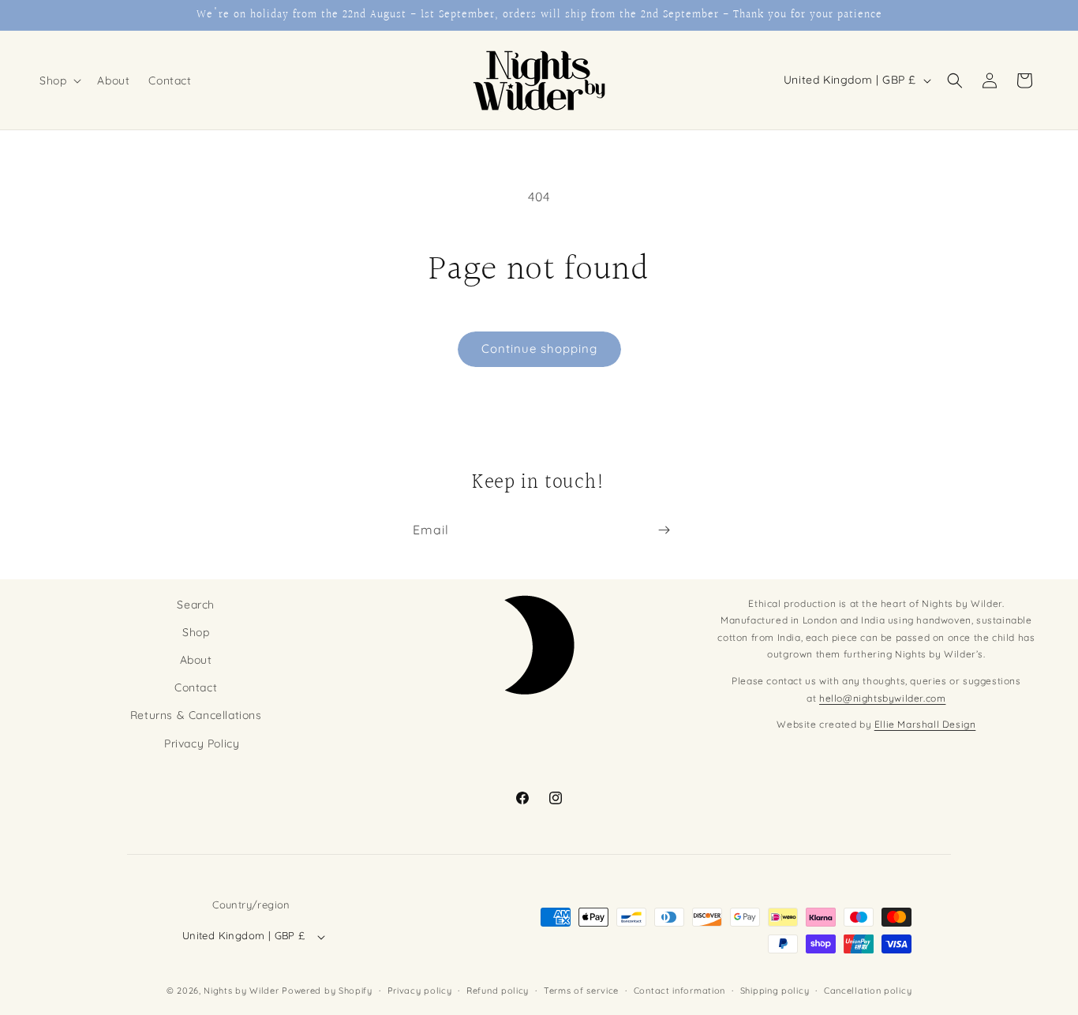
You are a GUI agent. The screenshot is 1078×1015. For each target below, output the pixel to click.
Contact (195, 688)
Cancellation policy (867, 990)
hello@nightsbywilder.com (882, 698)
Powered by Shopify (327, 991)
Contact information (679, 990)
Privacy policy (419, 990)
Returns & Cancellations (196, 716)
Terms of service (581, 990)
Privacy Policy (201, 743)
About (196, 660)
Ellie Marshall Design (925, 725)
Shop (195, 632)
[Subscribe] (663, 530)
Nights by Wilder (241, 991)
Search (196, 604)
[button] (59, 80)
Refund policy (497, 990)
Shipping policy (775, 990)
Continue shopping (539, 348)
